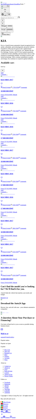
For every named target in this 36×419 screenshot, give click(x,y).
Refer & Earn (8, 371)
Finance (7, 4)
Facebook (7, 382)
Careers (6, 373)
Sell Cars (7, 351)
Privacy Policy (8, 376)
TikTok (6, 386)
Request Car (4, 298)
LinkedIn (7, 391)
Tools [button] (21, 4)
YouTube (7, 389)
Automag (7, 392)
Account (6, 358)
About (15, 4)
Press (5, 360)
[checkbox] (7, 98)
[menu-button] (9, 14)
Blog (18, 4)
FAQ (5, 369)
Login (5, 15)
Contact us (7, 366)
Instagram (7, 384)
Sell (4, 4)
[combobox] (5, 10)
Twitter (6, 387)
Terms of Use (8, 374)
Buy (2, 4)
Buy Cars (7, 350)
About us (7, 368)
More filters (7, 34)
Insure (12, 4)
